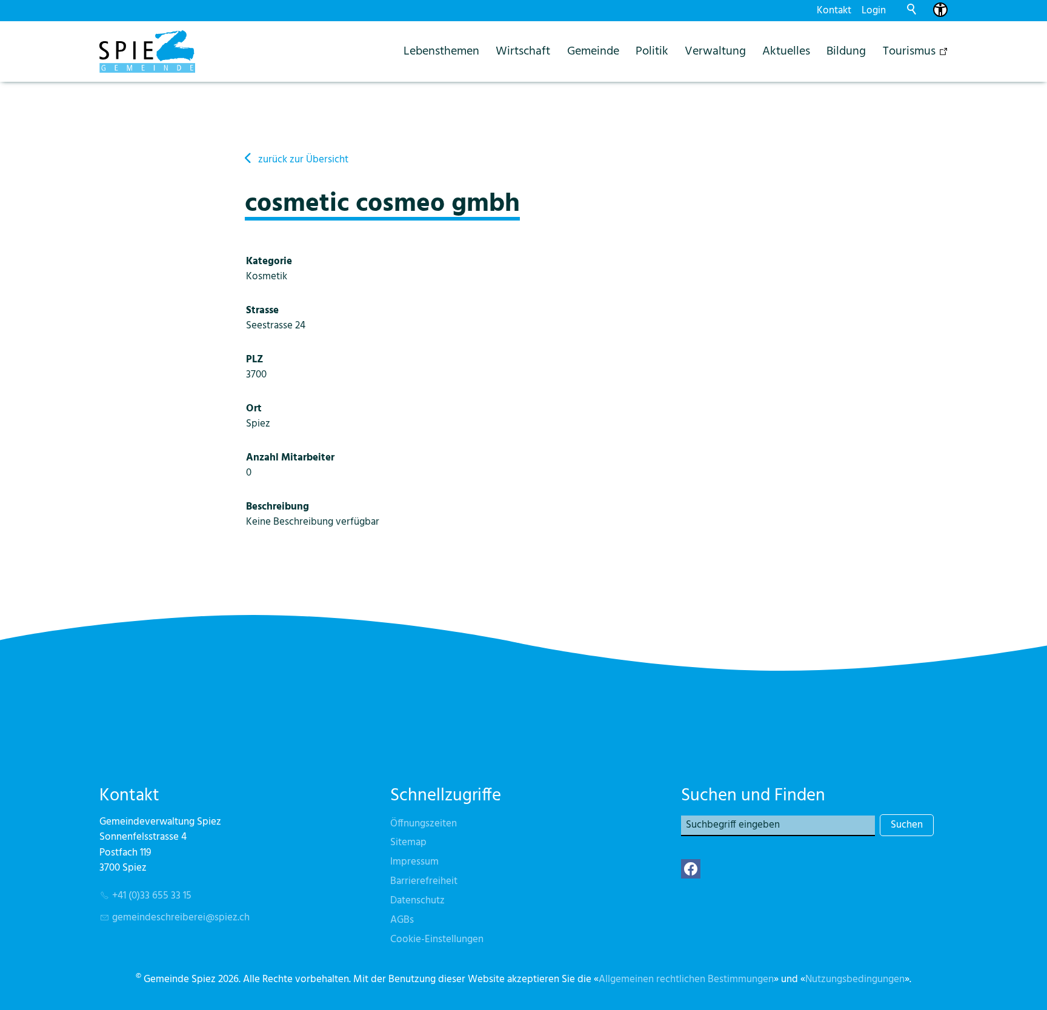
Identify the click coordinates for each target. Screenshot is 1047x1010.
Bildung (846, 51)
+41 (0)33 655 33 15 (151, 896)
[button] (690, 869)
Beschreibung (277, 507)
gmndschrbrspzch (181, 917)
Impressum (414, 862)
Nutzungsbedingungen (855, 979)
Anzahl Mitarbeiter (290, 458)
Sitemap (408, 842)
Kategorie (269, 261)
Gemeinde (593, 51)
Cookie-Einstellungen (437, 939)
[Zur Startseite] (147, 51)
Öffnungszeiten (423, 824)
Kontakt (834, 10)
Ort (254, 408)
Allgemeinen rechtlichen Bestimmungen (686, 979)
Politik (652, 51)
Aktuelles (786, 51)
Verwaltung (715, 51)
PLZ (255, 359)
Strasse (262, 310)
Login (874, 10)
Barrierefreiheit (423, 881)
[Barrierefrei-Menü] (940, 9)
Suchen (907, 825)
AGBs (402, 920)
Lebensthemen (441, 51)
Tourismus (909, 51)
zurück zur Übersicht (303, 159)
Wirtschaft (523, 51)
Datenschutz (417, 900)
